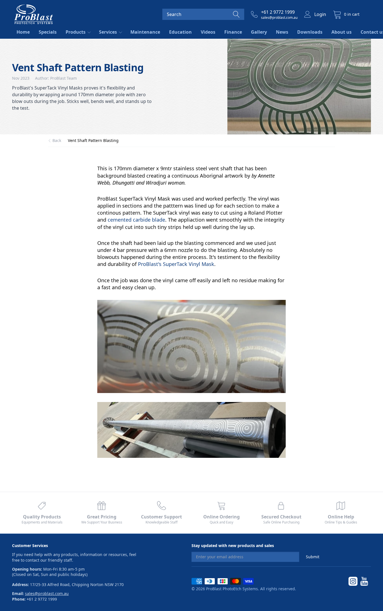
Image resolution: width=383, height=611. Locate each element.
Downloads (309, 32)
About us (341, 32)
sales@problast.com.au (279, 17)
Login (320, 14)
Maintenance (145, 32)
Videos (208, 32)
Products (76, 32)
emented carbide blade (137, 219)
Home (23, 32)
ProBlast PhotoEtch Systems (232, 588)
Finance (233, 32)
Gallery (259, 32)
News (282, 32)
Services (108, 32)
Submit (312, 556)
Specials (48, 32)
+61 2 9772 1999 (278, 12)
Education (180, 32)
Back (56, 140)
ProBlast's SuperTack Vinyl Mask (176, 264)
